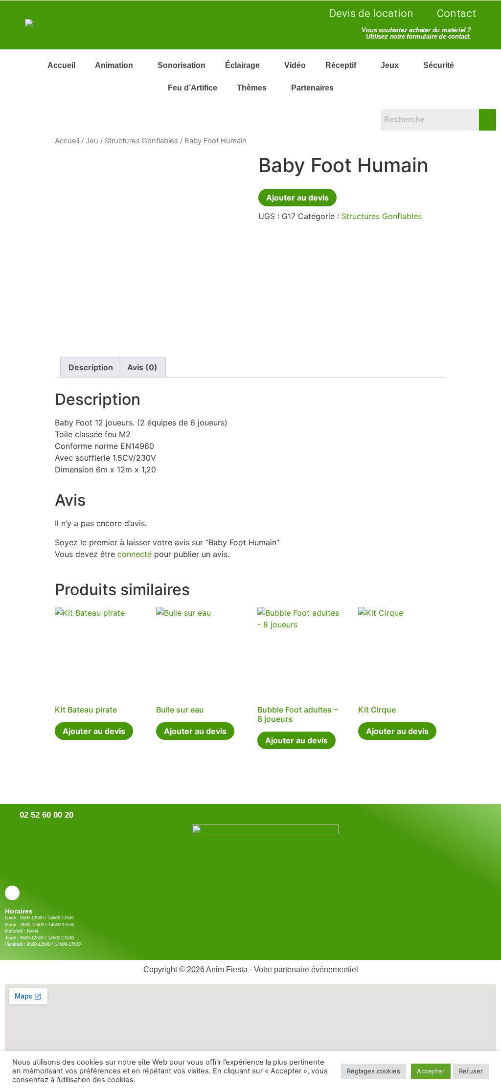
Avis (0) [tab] (142, 367)
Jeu (92, 140)
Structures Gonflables (141, 140)
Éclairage (242, 65)
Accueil (61, 65)
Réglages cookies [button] (373, 1071)
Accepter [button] (431, 1071)
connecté (134, 554)
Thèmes (252, 88)
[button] (116, 65)
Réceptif (340, 65)
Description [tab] (90, 367)
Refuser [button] (471, 1071)
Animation (114, 65)
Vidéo (295, 65)
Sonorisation (181, 65)
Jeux (390, 65)
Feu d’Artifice (192, 88)
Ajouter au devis (297, 197)
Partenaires (312, 88)
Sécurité (438, 65)
